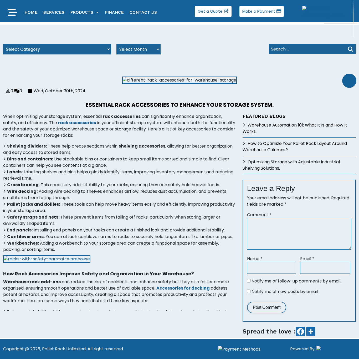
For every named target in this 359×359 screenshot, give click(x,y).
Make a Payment (259, 11)
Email (307, 259)
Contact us (143, 12)
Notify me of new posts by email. (285, 292)
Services (53, 12)
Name (255, 259)
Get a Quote (211, 11)
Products (81, 12)
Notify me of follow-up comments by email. (296, 281)
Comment (259, 215)
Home (31, 12)
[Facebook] (300, 331)
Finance (114, 12)
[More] (310, 331)
